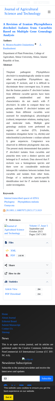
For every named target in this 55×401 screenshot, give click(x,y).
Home (5, 314)
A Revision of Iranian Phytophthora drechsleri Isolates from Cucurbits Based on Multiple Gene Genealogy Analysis (27, 29)
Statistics (13, 281)
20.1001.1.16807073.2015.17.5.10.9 (24, 210)
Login (24, 3)
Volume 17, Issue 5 (38, 225)
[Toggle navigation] (49, 12)
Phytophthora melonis (28, 201)
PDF (17, 255)
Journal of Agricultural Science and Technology (22, 11)
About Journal (9, 317)
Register (43, 3)
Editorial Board (9, 321)
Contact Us (7, 328)
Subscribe (46, 378)
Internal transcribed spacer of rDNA (21, 198)
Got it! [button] (8, 397)
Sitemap (6, 332)
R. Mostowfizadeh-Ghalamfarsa (18, 44)
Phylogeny (9, 201)
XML (13, 250)
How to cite (14, 273)
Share (12, 265)
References (15, 220)
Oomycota (9, 205)
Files (11, 242)
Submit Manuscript (11, 325)
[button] (35, 391)
